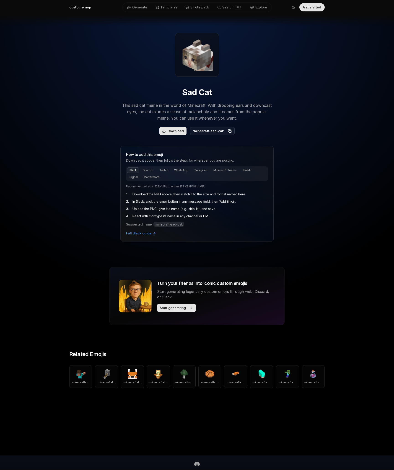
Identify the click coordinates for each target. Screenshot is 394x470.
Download (176, 131)
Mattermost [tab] (151, 177)
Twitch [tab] (163, 170)
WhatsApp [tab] (181, 170)
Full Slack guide (138, 233)
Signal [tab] (134, 177)
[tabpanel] (197, 210)
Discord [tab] (148, 170)
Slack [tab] (133, 170)
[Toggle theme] (293, 7)
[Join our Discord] (197, 464)
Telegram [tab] (200, 170)
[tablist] (197, 173)
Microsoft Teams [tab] (225, 170)
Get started (312, 7)
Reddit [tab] (247, 170)
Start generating (173, 308)
